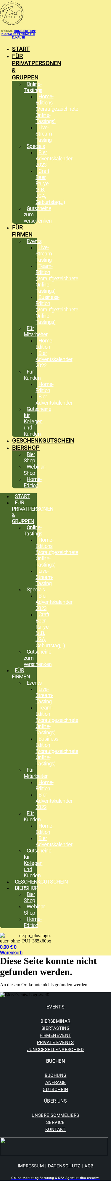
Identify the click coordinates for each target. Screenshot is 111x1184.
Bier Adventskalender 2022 (54, 359)
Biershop (26, 447)
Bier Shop (29, 457)
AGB (88, 1166)
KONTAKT (55, 1129)
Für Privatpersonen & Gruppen (36, 66)
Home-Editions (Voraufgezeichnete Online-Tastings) (57, 108)
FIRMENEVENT (55, 1035)
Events (34, 241)
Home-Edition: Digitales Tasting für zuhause (18, 34)
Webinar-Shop (35, 470)
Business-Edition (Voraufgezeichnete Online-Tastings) (57, 309)
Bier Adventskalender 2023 (54, 158)
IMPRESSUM (31, 1166)
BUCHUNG (56, 1075)
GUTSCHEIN (55, 1089)
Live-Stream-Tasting (44, 133)
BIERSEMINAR (55, 1021)
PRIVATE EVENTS (55, 1042)
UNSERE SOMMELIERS (55, 1115)
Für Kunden (32, 375)
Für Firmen (22, 231)
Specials (36, 146)
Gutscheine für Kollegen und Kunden (37, 421)
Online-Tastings (33, 87)
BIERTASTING (55, 1028)
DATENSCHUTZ (64, 1166)
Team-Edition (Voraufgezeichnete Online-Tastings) (57, 278)
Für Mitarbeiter (35, 331)
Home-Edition (45, 343)
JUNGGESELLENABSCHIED (55, 1049)
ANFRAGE (55, 1082)
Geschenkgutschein (43, 440)
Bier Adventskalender (54, 399)
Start (21, 48)
